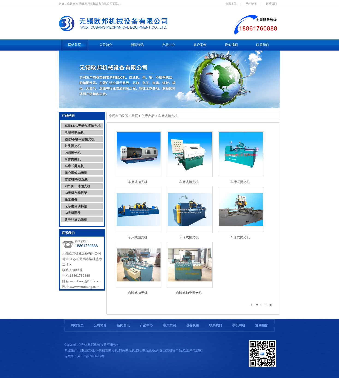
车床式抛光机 (74, 166)
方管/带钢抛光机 (76, 179)
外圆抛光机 (164, 350)
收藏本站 (231, 3)
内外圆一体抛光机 (77, 186)
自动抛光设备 (145, 350)
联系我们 (271, 3)
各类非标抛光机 (76, 219)
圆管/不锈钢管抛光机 (80, 139)
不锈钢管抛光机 (106, 350)
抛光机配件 (73, 213)
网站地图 (251, 3)
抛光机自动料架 (76, 193)
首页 (134, 116)
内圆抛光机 (73, 152)
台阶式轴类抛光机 (189, 292)
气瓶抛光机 (86, 350)
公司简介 (100, 325)
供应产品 (148, 116)
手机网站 (238, 325)
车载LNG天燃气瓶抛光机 (83, 126)
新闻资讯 (123, 325)
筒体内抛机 (73, 159)
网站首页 (77, 325)
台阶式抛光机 (137, 292)
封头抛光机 (73, 146)
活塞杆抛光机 (74, 132)
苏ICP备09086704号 (91, 356)
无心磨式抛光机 (76, 172)
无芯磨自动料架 (76, 206)
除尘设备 (71, 199)
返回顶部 (261, 325)
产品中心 (146, 325)
